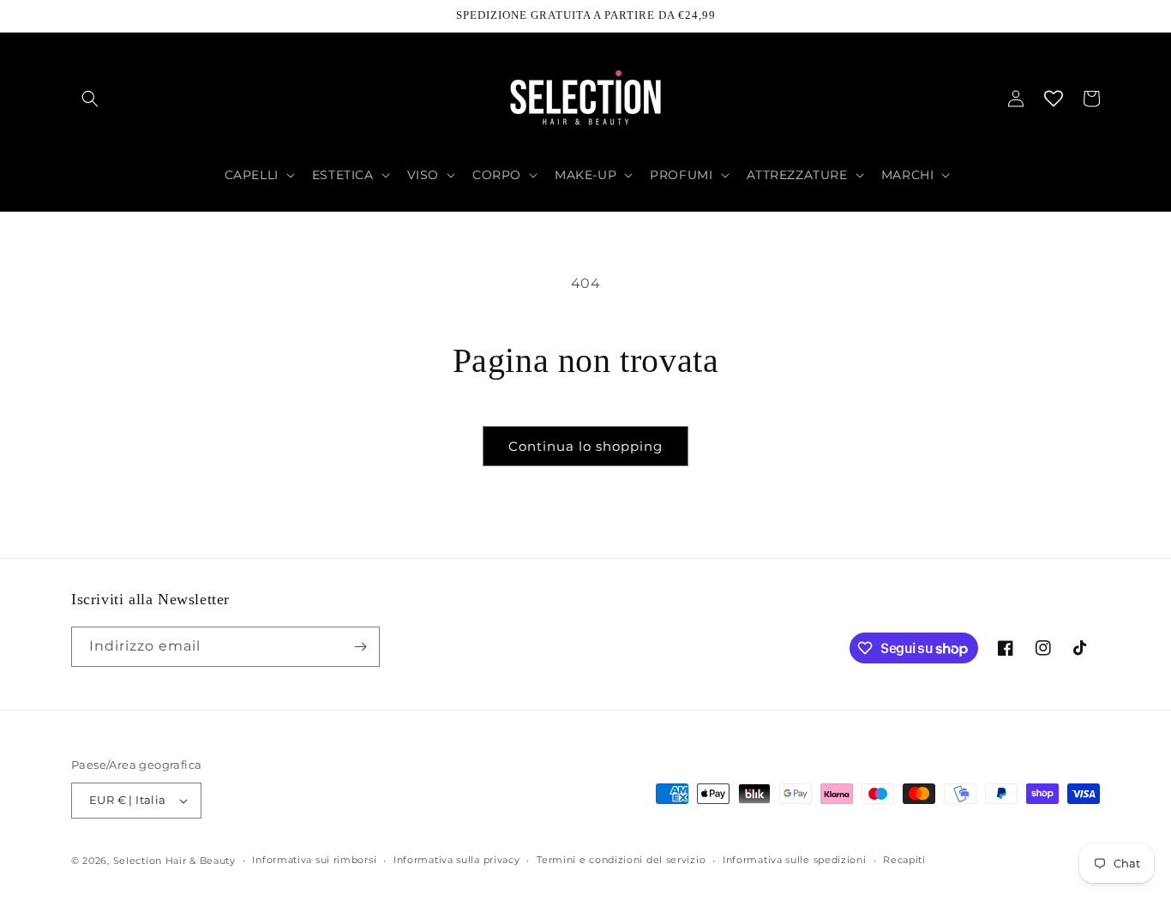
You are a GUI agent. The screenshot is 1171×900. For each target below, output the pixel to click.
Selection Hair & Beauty (174, 861)
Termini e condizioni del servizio (621, 860)
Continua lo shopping (585, 446)
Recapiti (904, 860)
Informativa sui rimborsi (314, 860)
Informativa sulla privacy (456, 860)
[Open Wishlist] (1053, 98)
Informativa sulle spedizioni (795, 860)
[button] (90, 98)
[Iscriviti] (360, 647)
